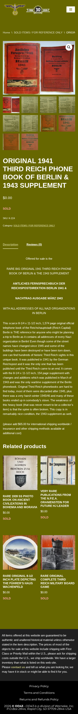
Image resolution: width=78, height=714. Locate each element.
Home (6, 32)
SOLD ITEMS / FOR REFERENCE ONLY (38, 32)
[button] (69, 47)
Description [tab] (10, 244)
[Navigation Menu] (70, 9)
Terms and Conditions (39, 693)
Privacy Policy (39, 686)
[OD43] (27, 9)
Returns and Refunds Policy (39, 699)
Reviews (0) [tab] (34, 244)
